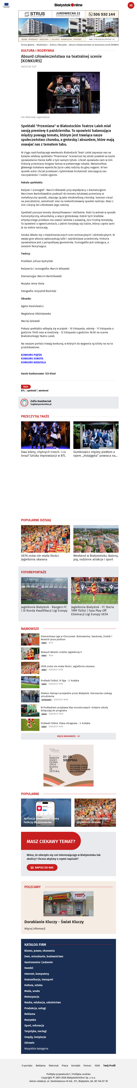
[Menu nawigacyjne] (131, 5)
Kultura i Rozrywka (58, 45)
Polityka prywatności (58, 1074)
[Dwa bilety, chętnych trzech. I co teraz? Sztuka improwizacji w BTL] (45, 435)
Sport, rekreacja (34, 1025)
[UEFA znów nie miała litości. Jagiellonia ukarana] (45, 539)
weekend (43, 391)
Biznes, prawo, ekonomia (39, 950)
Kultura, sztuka (33, 985)
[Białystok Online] (68, 5)
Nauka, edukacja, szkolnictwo (42, 1002)
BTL (23, 391)
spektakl (31, 391)
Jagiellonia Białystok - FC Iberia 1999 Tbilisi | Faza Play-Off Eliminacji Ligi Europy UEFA (92, 610)
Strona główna (27, 45)
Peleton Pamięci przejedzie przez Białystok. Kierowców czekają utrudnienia (76, 695)
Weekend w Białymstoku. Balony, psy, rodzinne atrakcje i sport (95, 557)
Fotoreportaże (33, 572)
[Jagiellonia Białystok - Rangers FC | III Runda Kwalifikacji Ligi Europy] (44, 590)
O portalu (27, 1065)
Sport (44, 643)
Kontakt (75, 1065)
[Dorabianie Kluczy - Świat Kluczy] (68, 903)
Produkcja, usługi (35, 1008)
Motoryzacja (31, 996)
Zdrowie (29, 1042)
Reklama (29, 1014)
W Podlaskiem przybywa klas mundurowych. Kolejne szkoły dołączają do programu (74, 709)
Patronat (53, 1065)
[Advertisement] (68, 488)
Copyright (46, 1077)
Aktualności (46, 700)
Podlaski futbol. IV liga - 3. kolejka (60, 680)
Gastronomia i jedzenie (38, 962)
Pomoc (87, 1065)
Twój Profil (109, 1065)
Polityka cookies (81, 1074)
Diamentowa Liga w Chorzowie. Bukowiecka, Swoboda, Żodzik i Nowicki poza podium (76, 638)
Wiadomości (42, 45)
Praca (65, 1065)
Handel (28, 968)
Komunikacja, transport (38, 979)
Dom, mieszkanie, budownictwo (43, 956)
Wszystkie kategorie (36, 1048)
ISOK (97, 1065)
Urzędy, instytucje (35, 1037)
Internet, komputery (36, 973)
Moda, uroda (32, 991)
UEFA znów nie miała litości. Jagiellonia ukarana (40, 557)
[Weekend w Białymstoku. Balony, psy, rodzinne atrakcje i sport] (97, 539)
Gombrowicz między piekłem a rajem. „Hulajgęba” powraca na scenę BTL (94, 453)
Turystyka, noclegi (35, 1031)
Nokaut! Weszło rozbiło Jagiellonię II (61, 652)
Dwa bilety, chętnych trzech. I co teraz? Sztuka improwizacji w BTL (43, 453)
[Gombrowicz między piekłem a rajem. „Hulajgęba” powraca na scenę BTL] (97, 435)
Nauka (44, 714)
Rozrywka (30, 1019)
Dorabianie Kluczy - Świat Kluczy (54, 922)
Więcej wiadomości (66, 736)
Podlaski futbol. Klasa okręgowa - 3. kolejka (65, 723)
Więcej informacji (34, 928)
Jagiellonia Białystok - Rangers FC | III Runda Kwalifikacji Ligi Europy (44, 609)
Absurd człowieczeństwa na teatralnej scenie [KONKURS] (95, 45)
